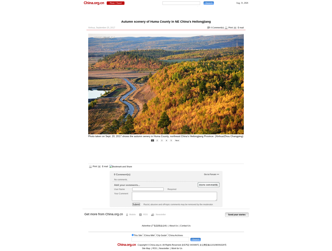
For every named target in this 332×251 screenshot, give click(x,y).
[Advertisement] (166, 12)
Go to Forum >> (211, 174)
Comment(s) (218, 27)
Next (177, 140)
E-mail (241, 27)
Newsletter (161, 214)
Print (230, 27)
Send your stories (237, 214)
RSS (145, 214)
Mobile (132, 214)
